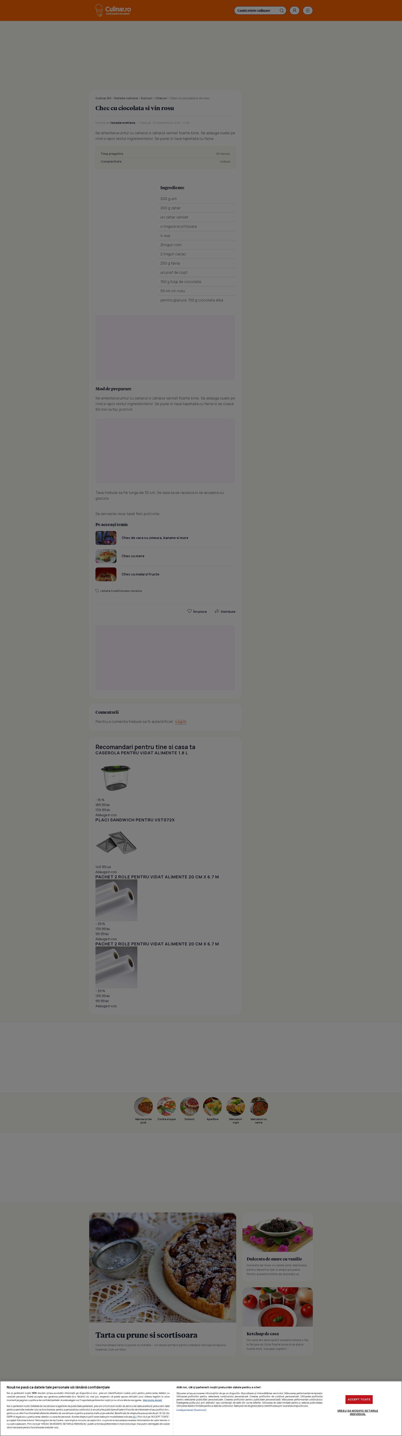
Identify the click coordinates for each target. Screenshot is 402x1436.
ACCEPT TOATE (359, 1399)
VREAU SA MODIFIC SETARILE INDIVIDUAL (357, 1412)
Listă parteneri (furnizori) (192, 1409)
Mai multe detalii (152, 1400)
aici (135, 1416)
